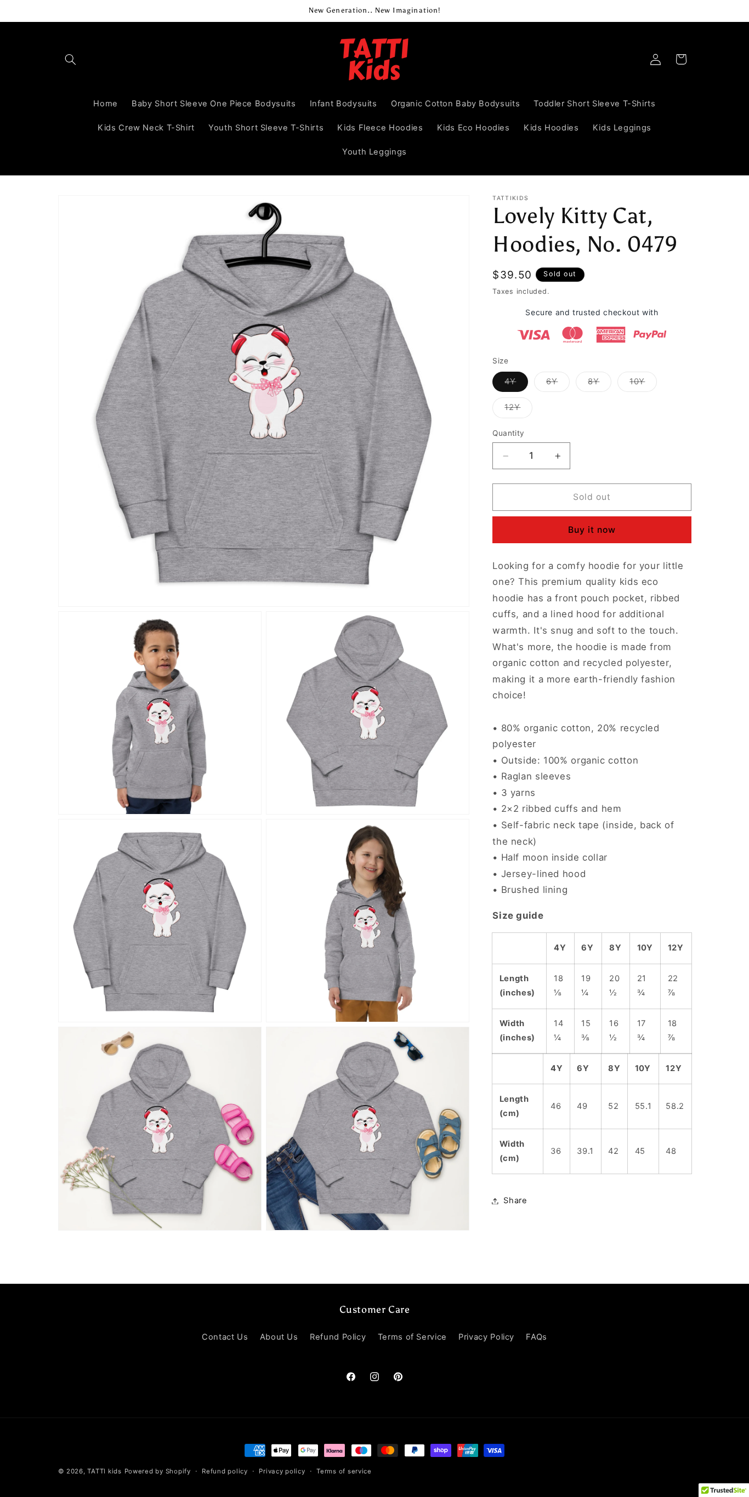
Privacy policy (282, 1471)
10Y (643, 384)
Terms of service (344, 1471)
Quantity (508, 433)
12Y (518, 410)
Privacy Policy (486, 1337)
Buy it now (592, 530)
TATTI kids (104, 1471)
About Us (279, 1337)
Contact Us (225, 1337)
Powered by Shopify (157, 1471)
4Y (516, 384)
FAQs (536, 1337)
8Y (599, 384)
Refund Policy (338, 1337)
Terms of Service (412, 1337)
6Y (558, 384)
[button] (70, 59)
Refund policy (225, 1471)
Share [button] (515, 1200)
